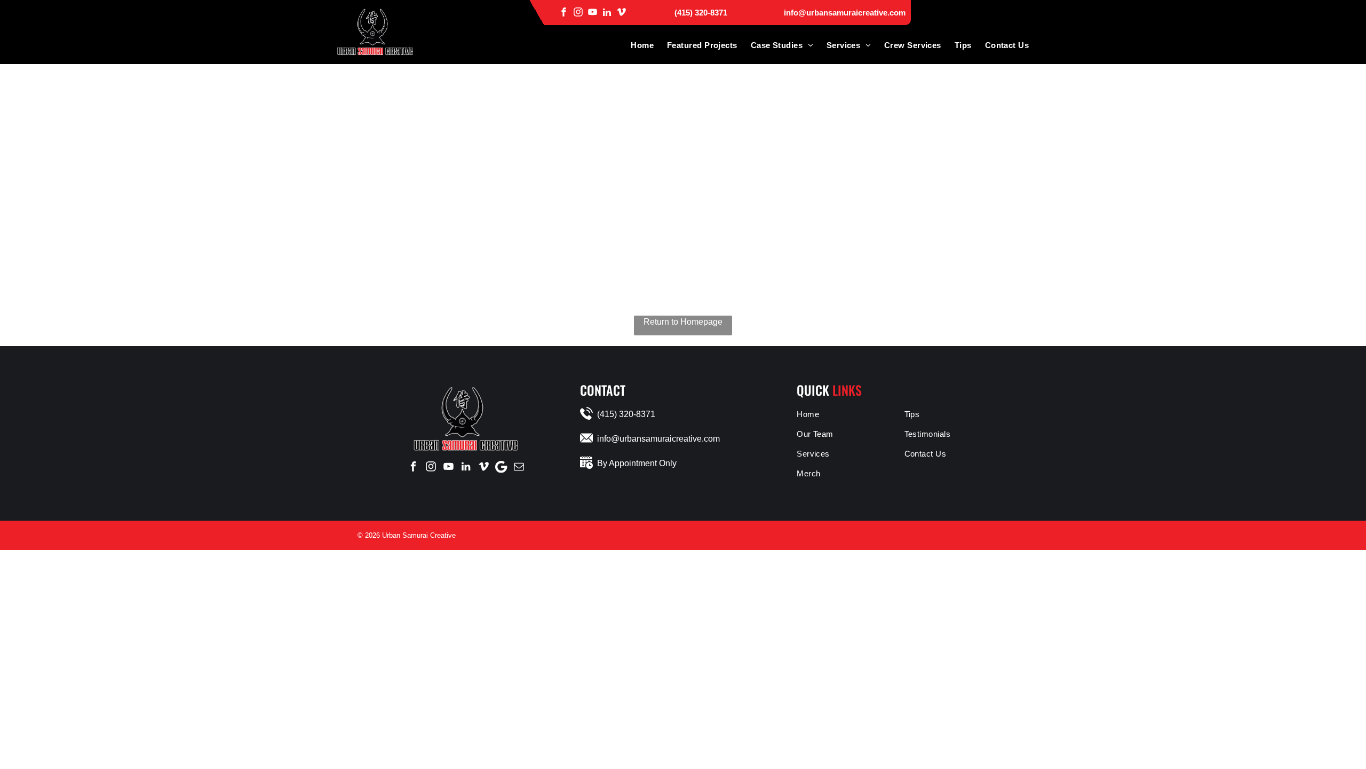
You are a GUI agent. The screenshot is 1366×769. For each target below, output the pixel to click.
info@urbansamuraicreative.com (845, 12)
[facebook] (563, 12)
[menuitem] (635, 45)
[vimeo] (621, 12)
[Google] (501, 466)
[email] (518, 466)
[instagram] (578, 12)
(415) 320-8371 (700, 12)
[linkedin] (607, 12)
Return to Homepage (683, 321)
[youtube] (592, 12)
